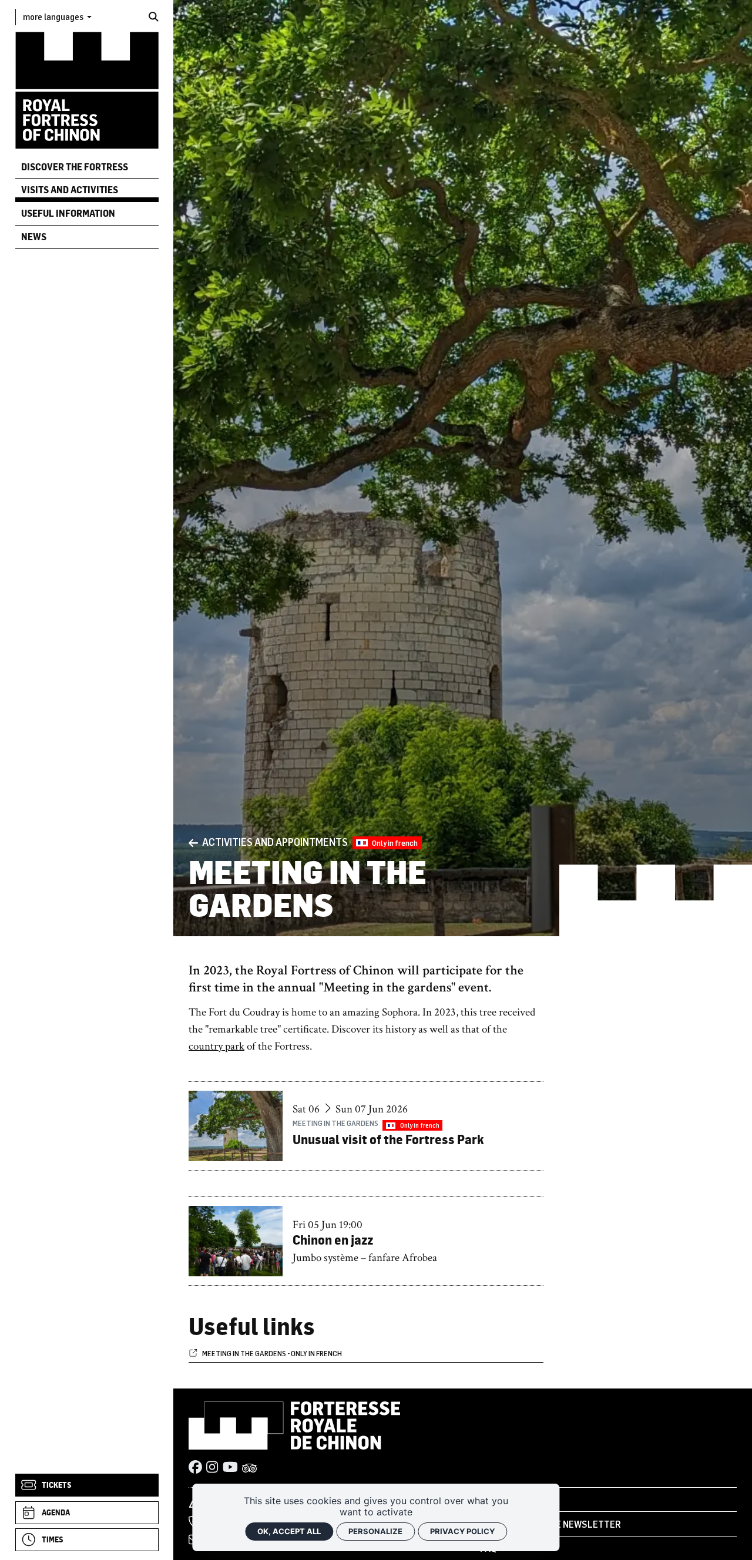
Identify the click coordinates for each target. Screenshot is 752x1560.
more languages (54, 16)
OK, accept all (289, 1531)
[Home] (87, 89)
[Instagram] (212, 1468)
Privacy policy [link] (462, 1531)
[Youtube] (230, 1468)
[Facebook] (195, 1468)
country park (216, 1046)
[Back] (193, 842)
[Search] (154, 17)
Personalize (375, 1531)
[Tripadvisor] (249, 1468)
